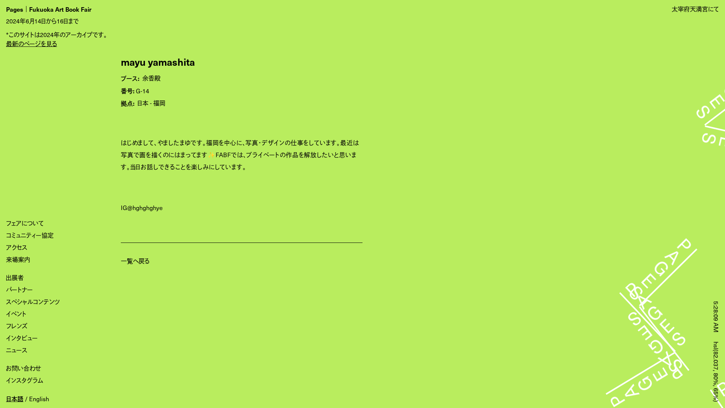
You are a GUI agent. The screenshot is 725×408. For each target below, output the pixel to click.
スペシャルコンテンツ (33, 302)
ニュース (16, 350)
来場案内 (18, 259)
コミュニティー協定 (30, 235)
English (39, 399)
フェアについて (25, 223)
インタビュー (22, 338)
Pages (14, 9)
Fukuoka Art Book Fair (60, 9)
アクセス (16, 247)
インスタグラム (24, 380)
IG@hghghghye (142, 208)
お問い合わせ (23, 368)
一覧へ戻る (135, 261)
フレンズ (17, 326)
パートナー (19, 290)
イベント (16, 314)
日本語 (14, 398)
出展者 (15, 277)
